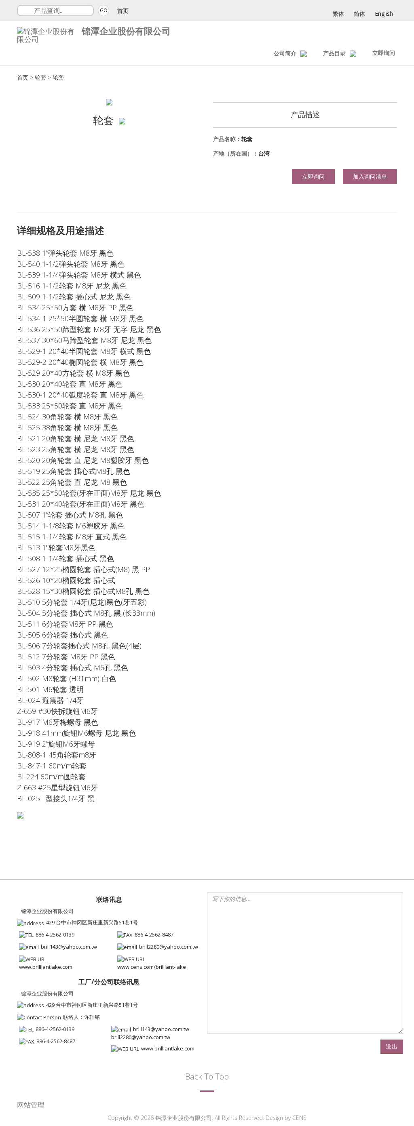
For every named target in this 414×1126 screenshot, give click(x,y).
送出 (392, 1046)
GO (104, 10)
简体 (359, 13)
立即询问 (383, 53)
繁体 (338, 13)
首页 (123, 11)
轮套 (40, 77)
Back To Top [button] (207, 1076)
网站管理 (30, 1104)
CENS (299, 1118)
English (384, 13)
